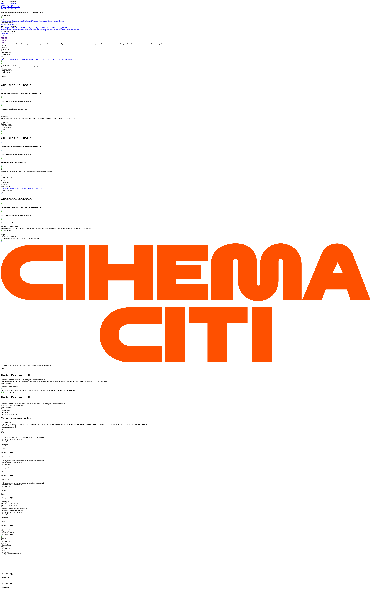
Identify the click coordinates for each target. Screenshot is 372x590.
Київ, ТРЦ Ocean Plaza (8, 28)
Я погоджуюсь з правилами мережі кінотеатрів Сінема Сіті (22, 188)
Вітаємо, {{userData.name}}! (10, 24)
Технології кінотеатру (39, 21)
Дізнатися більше (6, 242)
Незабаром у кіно (17, 21)
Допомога (62, 21)
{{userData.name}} (7, 33)
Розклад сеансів (6, 21)
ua (2, 19)
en (3, 19)
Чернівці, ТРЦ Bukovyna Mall (46, 28)
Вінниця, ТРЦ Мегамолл (64, 28)
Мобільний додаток (72, 30)
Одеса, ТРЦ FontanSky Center (26, 28)
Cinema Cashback (52, 21)
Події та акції (27, 21)
